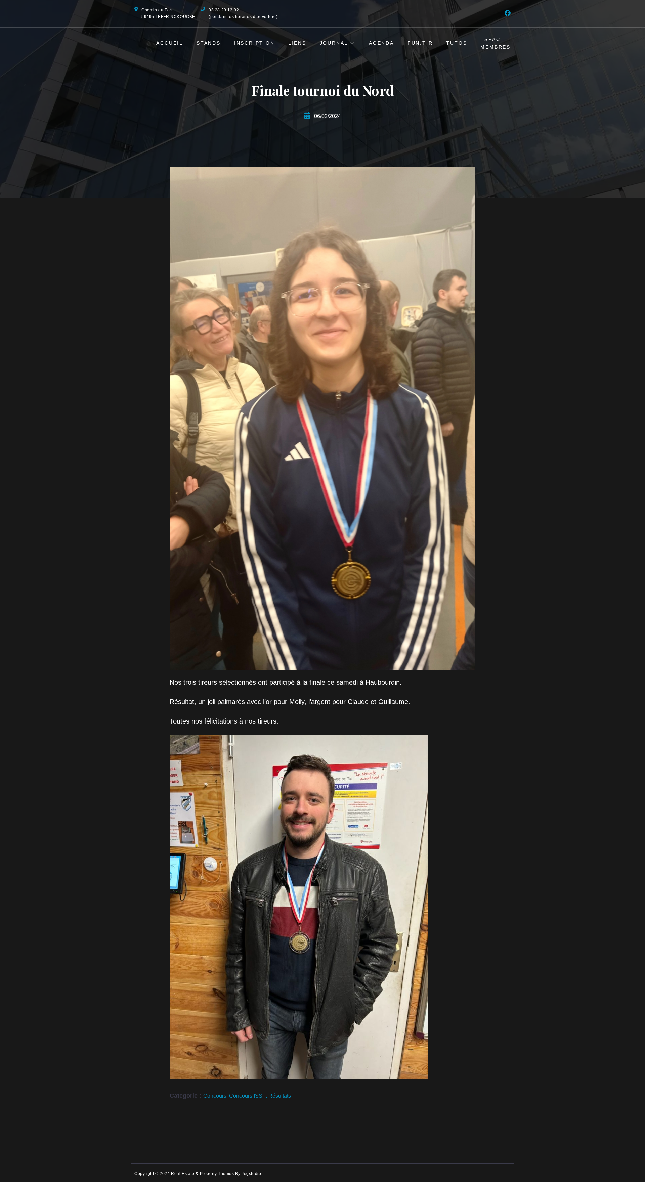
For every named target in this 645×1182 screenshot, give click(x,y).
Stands (209, 43)
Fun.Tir (420, 43)
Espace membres (495, 43)
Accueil (169, 43)
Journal (334, 43)
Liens (297, 43)
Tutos (456, 43)
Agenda (381, 43)
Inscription (254, 43)
